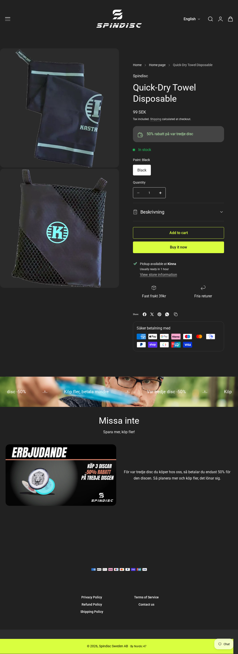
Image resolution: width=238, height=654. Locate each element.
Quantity (139, 182)
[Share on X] (152, 314)
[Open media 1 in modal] (110, 177)
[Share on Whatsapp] (167, 314)
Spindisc (140, 76)
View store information (158, 274)
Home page (157, 65)
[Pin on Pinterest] (159, 314)
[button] (7, 19)
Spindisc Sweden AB (113, 646)
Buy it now (178, 247)
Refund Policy (92, 604)
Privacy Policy (91, 597)
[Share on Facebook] (144, 314)
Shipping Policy (91, 612)
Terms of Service (146, 597)
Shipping (155, 119)
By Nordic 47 (138, 646)
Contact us (146, 604)
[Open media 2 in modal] (110, 57)
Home (137, 65)
